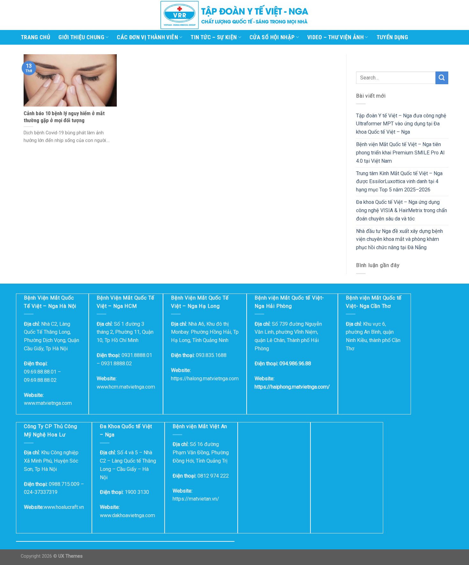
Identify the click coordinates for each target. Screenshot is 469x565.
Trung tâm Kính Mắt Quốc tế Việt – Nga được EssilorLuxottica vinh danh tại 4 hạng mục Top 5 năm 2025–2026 (399, 181)
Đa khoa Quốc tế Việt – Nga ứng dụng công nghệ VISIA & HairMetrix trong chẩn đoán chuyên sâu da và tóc (401, 210)
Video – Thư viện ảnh (335, 37)
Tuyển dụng (392, 37)
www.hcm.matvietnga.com (126, 387)
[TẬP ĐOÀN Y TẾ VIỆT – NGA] (234, 15)
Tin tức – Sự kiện (213, 37)
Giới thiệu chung (81, 37)
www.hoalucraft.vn (64, 507)
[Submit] (441, 77)
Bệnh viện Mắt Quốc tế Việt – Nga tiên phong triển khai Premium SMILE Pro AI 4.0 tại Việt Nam (400, 152)
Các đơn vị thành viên (147, 37)
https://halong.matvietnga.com (205, 378)
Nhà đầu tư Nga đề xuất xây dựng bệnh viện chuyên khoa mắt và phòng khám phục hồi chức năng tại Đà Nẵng (399, 239)
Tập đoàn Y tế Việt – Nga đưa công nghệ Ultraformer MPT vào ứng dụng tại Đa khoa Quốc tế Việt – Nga (401, 124)
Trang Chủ (35, 37)
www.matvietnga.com (48, 403)
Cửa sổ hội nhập (271, 37)
